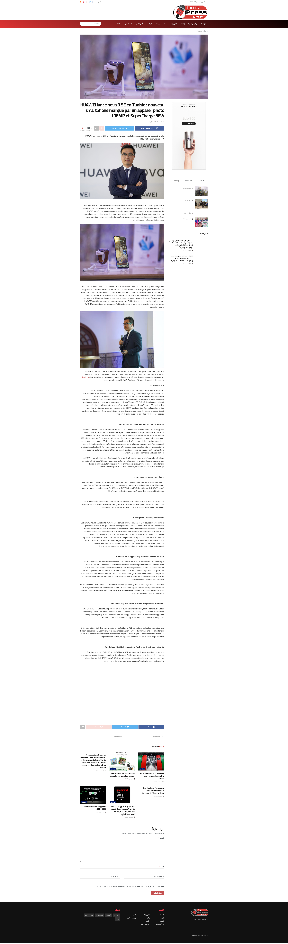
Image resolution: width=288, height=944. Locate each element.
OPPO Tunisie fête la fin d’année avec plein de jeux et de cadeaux (122, 775)
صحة (92, 915)
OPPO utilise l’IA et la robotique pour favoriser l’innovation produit (152, 776)
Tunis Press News (197, 936)
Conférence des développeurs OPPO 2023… (94, 808)
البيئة (150, 24)
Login (98, 2)
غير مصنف (132, 915)
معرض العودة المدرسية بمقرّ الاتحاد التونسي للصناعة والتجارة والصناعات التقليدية (182, 258)
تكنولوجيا (174, 24)
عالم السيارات (128, 24)
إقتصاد (182, 24)
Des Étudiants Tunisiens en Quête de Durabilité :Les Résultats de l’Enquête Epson (153, 790)
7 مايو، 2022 (160, 122)
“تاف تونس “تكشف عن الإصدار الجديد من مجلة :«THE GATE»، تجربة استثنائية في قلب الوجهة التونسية (181, 244)
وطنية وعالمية (192, 24)
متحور (117, 919)
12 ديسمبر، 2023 (158, 781)
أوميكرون (108, 915)
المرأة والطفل (140, 24)
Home (206, 31)
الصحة (165, 24)
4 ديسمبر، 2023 (129, 779)
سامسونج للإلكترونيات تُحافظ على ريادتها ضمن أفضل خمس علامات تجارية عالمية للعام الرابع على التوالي (123, 810)
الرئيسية (203, 24)
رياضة (158, 24)
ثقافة (118, 24)
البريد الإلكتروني (114, 876)
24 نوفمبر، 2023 (158, 796)
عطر (86, 915)
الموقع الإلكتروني (158, 876)
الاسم (161, 866)
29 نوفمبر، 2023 (100, 770)
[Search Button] (81, 24)
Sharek (116, 915)
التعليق (161, 838)
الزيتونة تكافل (99, 915)
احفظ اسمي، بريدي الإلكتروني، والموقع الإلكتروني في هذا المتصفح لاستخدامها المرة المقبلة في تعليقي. (130, 886)
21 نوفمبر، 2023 (129, 817)
